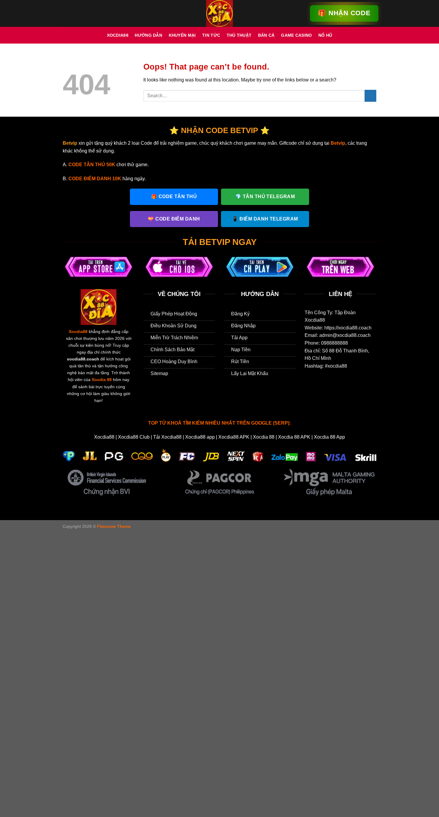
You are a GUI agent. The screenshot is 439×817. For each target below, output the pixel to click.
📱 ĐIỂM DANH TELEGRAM (265, 218)
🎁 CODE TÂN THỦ (174, 196)
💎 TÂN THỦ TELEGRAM (265, 196)
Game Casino (296, 35)
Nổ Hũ (325, 35)
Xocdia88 (117, 35)
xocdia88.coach (83, 359)
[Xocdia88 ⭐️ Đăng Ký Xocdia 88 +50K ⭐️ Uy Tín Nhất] (219, 13)
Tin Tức (211, 35)
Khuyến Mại (182, 35)
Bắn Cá (266, 35)
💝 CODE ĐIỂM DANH (174, 218)
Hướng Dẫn (148, 35)
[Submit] (370, 95)
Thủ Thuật (239, 35)
